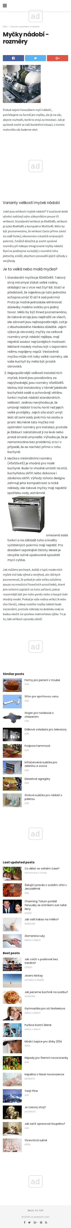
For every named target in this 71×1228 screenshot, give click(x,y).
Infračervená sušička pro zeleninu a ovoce (41, 764)
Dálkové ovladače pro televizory (46, 729)
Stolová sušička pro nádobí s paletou (43, 797)
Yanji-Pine (31, 1091)
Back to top (35, 1210)
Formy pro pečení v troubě (42, 680)
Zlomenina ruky (35, 936)
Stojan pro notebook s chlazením (39, 715)
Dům (5, 26)
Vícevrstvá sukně (36, 1140)
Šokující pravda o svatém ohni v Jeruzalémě (46, 887)
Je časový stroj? (35, 1107)
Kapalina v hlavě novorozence (44, 1074)
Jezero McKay (34, 976)
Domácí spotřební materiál (25, 26)
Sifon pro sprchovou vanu (42, 696)
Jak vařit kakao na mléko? (42, 919)
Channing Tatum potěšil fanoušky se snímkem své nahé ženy (46, 905)
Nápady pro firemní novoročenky (46, 1058)
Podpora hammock (37, 746)
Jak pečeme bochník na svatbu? (46, 992)
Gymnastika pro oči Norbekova (45, 1008)
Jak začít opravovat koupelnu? (45, 1124)
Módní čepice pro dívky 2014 (43, 1041)
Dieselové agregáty (37, 779)
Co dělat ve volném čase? (42, 868)
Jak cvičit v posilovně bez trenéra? (41, 961)
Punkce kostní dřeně (38, 1025)
